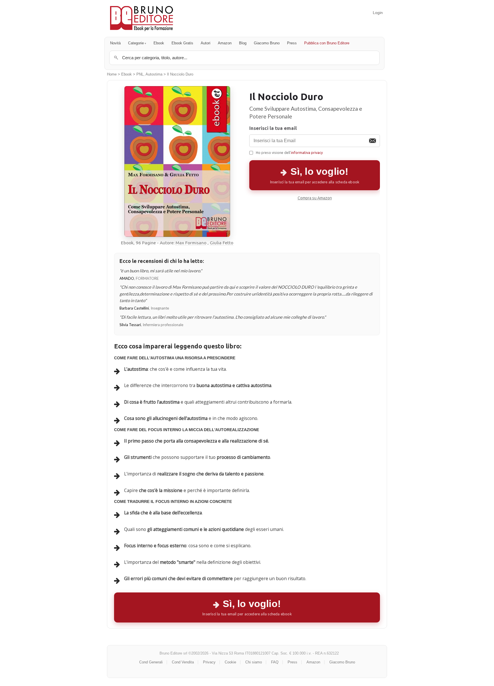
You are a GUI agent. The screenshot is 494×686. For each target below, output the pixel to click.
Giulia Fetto (221, 242)
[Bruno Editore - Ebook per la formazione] (141, 18)
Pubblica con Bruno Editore (326, 43)
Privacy (209, 662)
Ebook (159, 43)
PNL (140, 74)
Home (112, 74)
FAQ (274, 662)
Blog (242, 43)
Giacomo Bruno (267, 43)
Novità (115, 43)
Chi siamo (253, 662)
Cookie (230, 662)
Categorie (136, 43)
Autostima (154, 74)
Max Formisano (191, 242)
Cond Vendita (183, 662)
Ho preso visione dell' (289, 152)
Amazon (225, 43)
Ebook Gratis (182, 43)
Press (292, 43)
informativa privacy (307, 152)
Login (378, 12)
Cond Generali (151, 662)
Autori (205, 43)
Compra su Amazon (315, 198)
